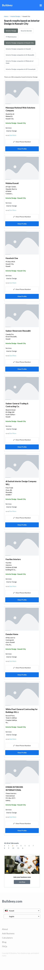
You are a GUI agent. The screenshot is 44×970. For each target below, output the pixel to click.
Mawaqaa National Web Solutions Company (20, 109)
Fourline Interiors (13, 559)
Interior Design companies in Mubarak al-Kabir (20, 62)
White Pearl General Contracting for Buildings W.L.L (22, 710)
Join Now (22, 882)
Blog (4, 942)
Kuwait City (21, 123)
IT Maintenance (11, 37)
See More (13, 135)
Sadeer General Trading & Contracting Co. (17, 405)
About (5, 929)
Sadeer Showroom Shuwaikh (18, 331)
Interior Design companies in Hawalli (18, 49)
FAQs (4, 946)
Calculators (7, 937)
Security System (26, 31)
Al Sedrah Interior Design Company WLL (21, 482)
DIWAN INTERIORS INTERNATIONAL (14, 788)
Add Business (8, 933)
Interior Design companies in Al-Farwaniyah (20, 69)
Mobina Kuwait (12, 183)
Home (6, 16)
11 (18, 848)
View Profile (22, 149)
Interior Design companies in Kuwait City (20, 43)
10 (13, 848)
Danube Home (12, 634)
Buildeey (7, 5)
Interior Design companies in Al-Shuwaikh (20, 55)
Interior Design (15, 16)
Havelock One (12, 258)
